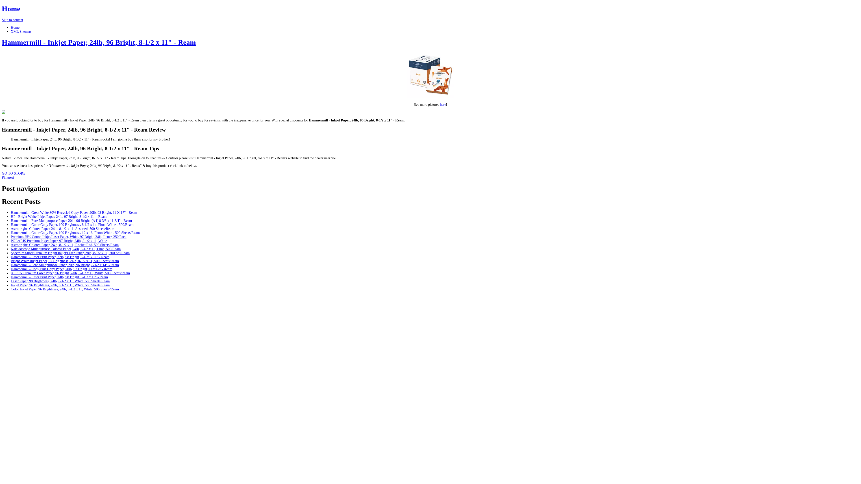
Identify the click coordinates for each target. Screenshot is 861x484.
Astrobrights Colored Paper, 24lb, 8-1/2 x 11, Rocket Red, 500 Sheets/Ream (65, 245)
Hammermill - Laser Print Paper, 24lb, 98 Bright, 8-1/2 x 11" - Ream (59, 277)
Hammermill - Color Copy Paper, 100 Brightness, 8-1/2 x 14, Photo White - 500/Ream (72, 225)
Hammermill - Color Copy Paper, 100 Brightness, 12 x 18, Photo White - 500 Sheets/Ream (75, 233)
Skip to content (12, 20)
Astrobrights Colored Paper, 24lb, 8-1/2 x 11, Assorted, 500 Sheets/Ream (62, 229)
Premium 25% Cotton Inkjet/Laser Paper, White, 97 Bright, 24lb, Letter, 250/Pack (68, 237)
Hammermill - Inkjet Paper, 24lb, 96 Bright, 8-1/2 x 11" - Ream (99, 42)
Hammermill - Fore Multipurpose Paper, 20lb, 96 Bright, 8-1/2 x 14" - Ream (65, 265)
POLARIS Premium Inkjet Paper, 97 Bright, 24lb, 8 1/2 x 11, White (59, 241)
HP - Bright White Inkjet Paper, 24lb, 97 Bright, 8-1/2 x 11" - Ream (59, 216)
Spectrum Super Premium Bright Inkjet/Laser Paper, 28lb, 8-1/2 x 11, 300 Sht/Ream (70, 253)
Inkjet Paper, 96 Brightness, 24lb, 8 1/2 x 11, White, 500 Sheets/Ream (60, 285)
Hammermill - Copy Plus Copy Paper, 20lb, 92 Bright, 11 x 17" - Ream (61, 269)
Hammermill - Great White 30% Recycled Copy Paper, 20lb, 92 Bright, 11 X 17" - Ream (74, 212)
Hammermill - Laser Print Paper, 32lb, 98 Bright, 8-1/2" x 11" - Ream (60, 257)
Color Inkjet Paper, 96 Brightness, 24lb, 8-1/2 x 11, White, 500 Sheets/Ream (65, 289)
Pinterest (8, 177)
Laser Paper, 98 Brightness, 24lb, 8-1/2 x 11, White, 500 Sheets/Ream (60, 281)
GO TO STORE (14, 173)
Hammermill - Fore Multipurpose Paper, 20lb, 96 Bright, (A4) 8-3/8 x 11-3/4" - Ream (71, 221)
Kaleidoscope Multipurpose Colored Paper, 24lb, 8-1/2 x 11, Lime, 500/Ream (66, 249)
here (443, 104)
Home (11, 9)
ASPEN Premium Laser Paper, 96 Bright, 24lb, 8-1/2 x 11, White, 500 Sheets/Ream (70, 273)
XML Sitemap (21, 31)
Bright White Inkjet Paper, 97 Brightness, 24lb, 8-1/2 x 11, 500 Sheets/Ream (65, 261)
